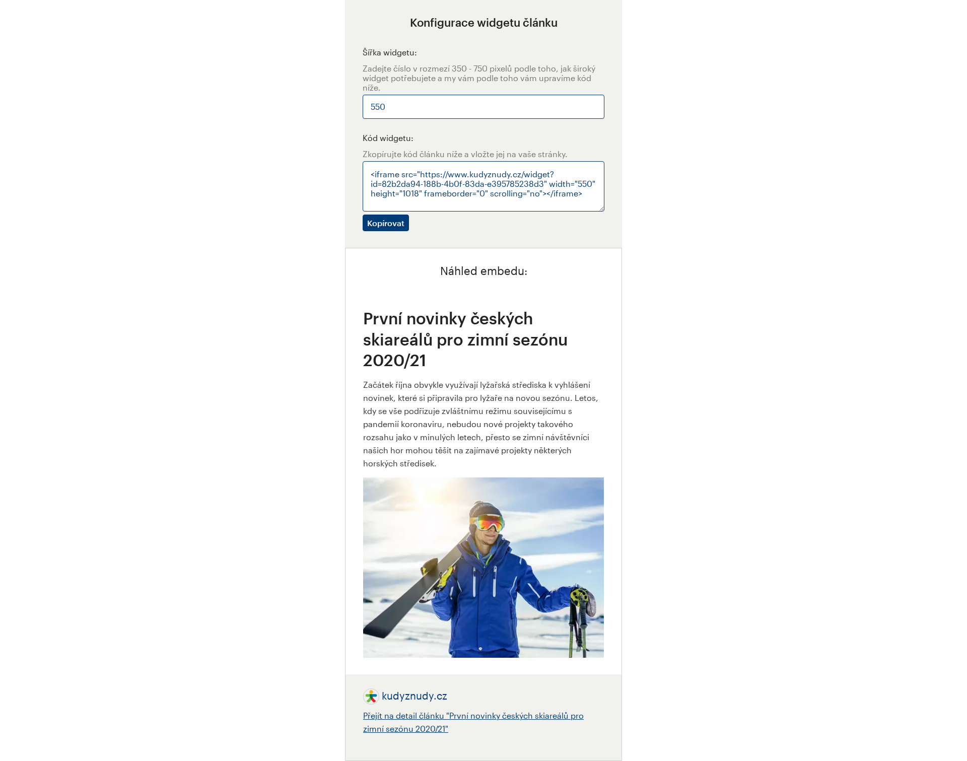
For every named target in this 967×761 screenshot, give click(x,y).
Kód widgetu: (388, 138)
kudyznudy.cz (414, 695)
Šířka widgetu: (390, 52)
